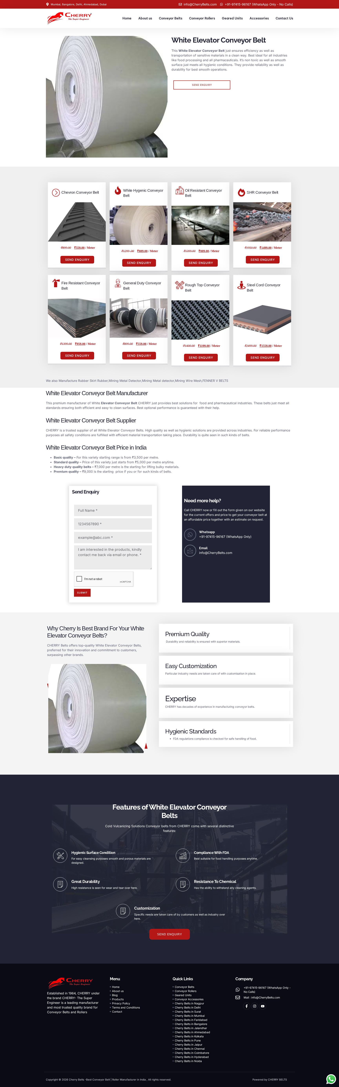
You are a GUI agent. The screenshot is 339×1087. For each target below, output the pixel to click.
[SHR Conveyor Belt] (241, 192)
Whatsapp (207, 532)
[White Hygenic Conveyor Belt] (118, 190)
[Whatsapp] (190, 535)
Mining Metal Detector (125, 381)
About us (145, 18)
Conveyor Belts (170, 18)
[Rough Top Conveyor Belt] (180, 285)
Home (126, 18)
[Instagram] (254, 1006)
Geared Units (232, 18)
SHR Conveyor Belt (262, 192)
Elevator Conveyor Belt (119, 403)
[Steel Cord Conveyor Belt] (241, 285)
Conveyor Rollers (202, 18)
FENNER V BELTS (215, 381)
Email (203, 548)
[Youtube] (262, 1006)
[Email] (190, 551)
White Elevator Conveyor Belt (202, 51)
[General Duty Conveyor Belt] (118, 283)
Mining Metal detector (158, 381)
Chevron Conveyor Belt (80, 192)
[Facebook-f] (246, 1006)
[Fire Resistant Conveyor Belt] (56, 283)
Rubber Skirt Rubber (93, 381)
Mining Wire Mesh (188, 381)
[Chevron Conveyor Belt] (56, 192)
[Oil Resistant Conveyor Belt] (180, 190)
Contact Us (284, 18)
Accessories (259, 18)
